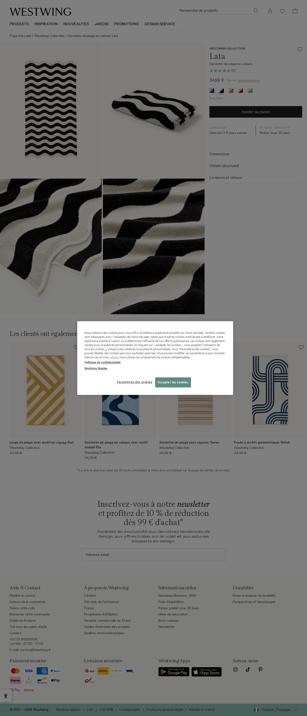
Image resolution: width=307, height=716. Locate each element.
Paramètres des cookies (135, 382)
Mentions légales (95, 368)
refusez (114, 357)
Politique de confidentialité (102, 362)
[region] (155, 358)
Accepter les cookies (173, 382)
